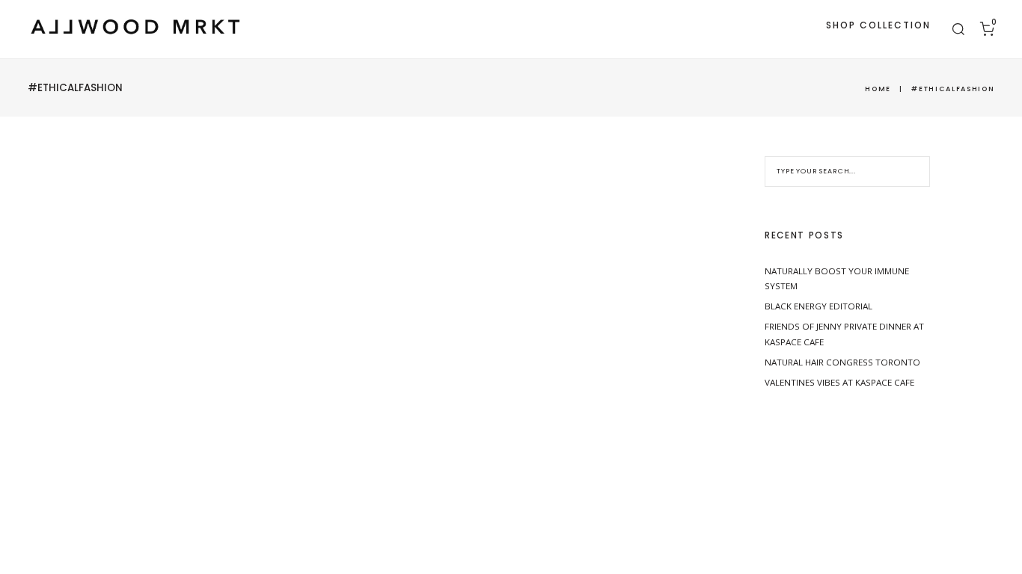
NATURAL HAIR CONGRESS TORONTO (842, 362)
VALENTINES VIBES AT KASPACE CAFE (839, 382)
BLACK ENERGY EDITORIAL (818, 306)
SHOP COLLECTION (878, 25)
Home (878, 88)
